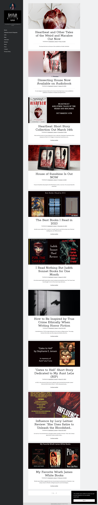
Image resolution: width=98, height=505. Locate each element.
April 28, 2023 (62, 328)
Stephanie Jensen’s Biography (10, 32)
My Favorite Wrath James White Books (54, 456)
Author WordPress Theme (55, 503)
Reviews (6, 42)
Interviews (6, 39)
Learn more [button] (76, 496)
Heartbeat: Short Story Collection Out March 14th (54, 110)
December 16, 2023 (62, 226)
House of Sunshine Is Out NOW (54, 158)
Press (5, 46)
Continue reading (54, 140)
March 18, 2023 (62, 430)
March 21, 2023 (62, 379)
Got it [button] (84, 500)
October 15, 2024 (62, 179)
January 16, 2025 (62, 86)
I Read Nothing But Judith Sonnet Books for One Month (54, 252)
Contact (6, 49)
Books (5, 30)
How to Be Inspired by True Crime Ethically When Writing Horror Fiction (54, 303)
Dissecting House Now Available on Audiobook (54, 64)
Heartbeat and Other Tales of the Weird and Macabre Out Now (54, 16)
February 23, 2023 (62, 478)
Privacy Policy (7, 51)
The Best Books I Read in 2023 (54, 204)
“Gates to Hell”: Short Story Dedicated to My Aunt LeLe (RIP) (54, 354)
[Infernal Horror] (12, 23)
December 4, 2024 (62, 132)
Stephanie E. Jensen (53, 41)
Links (5, 34)
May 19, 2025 (62, 41)
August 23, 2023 (62, 277)
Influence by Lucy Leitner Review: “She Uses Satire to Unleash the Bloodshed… (54, 405)
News (5, 44)
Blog (5, 37)
